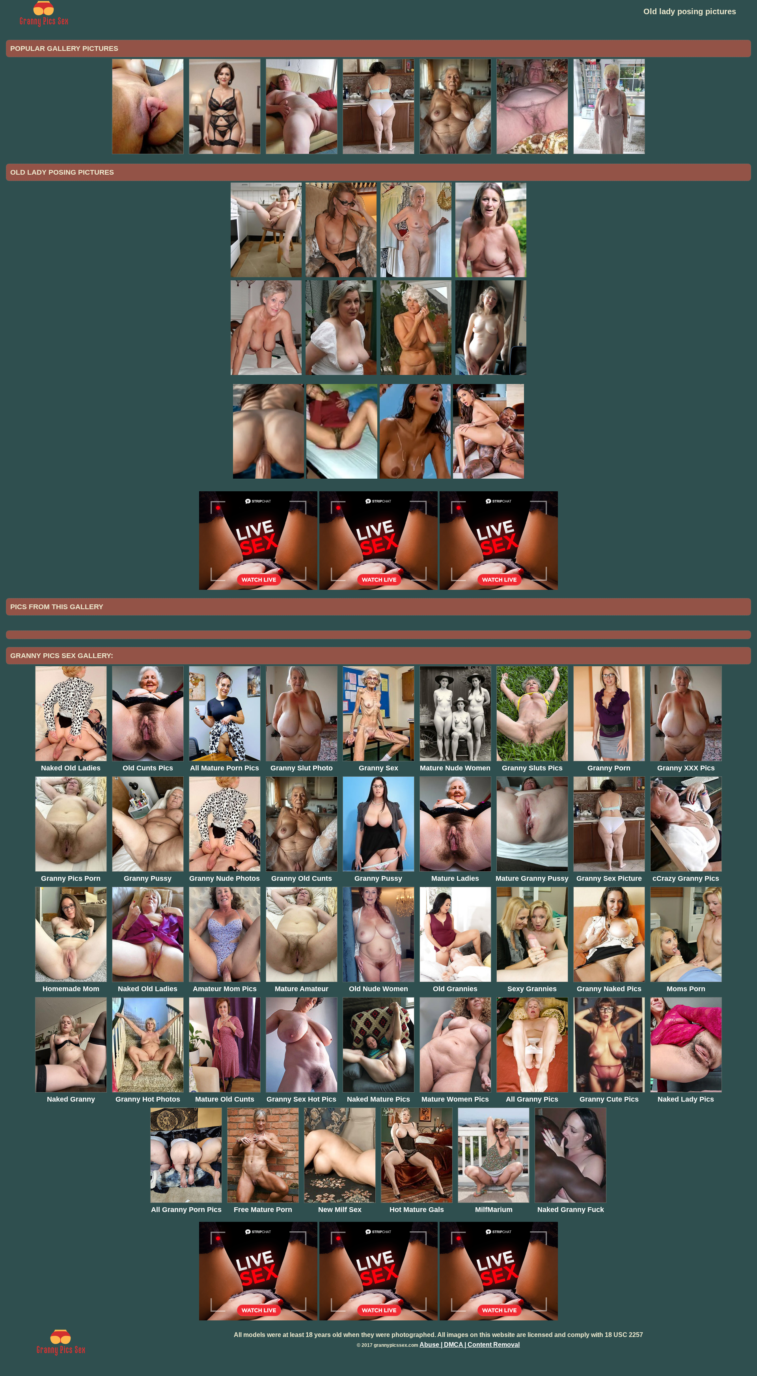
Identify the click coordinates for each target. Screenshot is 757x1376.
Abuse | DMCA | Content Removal (470, 1344)
